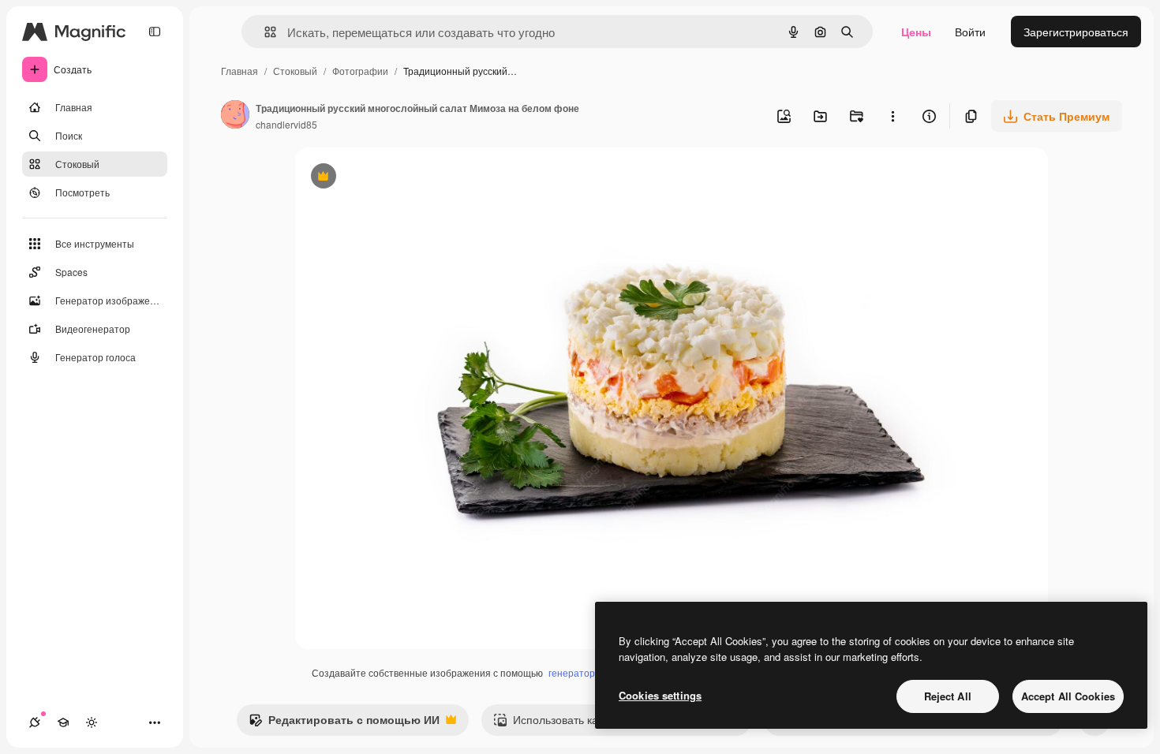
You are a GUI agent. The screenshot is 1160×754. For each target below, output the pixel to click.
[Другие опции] (892, 116)
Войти (970, 31)
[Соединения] (34, 722)
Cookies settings (660, 695)
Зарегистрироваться (1075, 31)
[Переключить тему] (91, 722)
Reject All (947, 696)
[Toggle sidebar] (154, 31)
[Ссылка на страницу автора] (235, 116)
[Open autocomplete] (264, 32)
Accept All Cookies (1068, 696)
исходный (401, 178)
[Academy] (63, 722)
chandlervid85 (286, 124)
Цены (916, 31)
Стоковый (295, 70)
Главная (239, 70)
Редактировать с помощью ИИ (344, 723)
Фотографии (360, 70)
